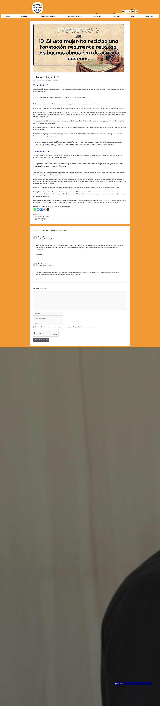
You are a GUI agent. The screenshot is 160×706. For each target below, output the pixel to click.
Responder (39, 254)
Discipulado (97, 16)
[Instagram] (129, 11)
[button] (25, 16)
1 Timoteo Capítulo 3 (40, 220)
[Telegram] (126, 11)
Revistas (117, 16)
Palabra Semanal (74, 16)
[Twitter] (136, 11)
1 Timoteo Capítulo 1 (40, 218)
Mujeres (37, 216)
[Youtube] (123, 11)
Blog (132, 16)
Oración (42, 216)
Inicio (8, 16)
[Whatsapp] (35, 209)
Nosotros (24, 16)
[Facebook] (133, 11)
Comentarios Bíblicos (48, 16)
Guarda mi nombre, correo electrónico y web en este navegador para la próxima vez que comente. (65, 327)
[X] (47, 209)
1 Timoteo (37, 214)
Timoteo (47, 216)
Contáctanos (149, 16)
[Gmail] (44, 209)
